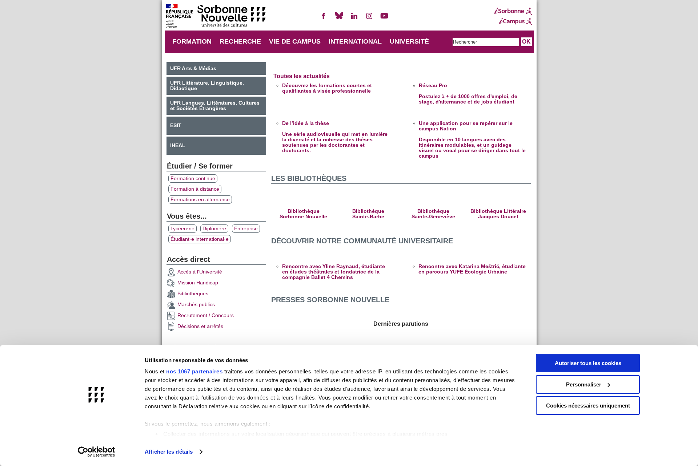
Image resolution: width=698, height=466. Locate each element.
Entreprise (246, 228)
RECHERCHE (240, 41)
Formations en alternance (200, 199)
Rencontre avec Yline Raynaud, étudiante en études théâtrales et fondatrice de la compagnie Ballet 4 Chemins (333, 272)
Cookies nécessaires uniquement (588, 405)
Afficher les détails (169, 452)
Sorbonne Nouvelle (303, 216)
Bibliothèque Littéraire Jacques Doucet (498, 213)
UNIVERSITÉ (409, 41)
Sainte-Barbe (368, 216)
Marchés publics (196, 304)
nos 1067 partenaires (194, 371)
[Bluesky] (339, 18)
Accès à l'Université (199, 272)
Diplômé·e (214, 228)
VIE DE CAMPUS (295, 41)
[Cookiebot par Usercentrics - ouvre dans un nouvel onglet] (96, 451)
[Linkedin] (354, 18)
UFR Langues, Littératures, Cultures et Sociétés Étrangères (215, 105)
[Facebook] (324, 18)
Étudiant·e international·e (200, 239)
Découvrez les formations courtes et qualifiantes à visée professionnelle (327, 88)
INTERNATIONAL (355, 41)
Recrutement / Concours (205, 315)
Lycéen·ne (182, 228)
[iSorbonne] (513, 11)
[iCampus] (513, 21)
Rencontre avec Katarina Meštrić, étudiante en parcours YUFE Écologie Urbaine (472, 269)
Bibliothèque (304, 211)
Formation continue (193, 178)
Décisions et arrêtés (200, 326)
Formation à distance (195, 189)
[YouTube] (384, 18)
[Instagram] (369, 18)
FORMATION (192, 41)
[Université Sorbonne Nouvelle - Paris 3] (215, 16)
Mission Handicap (197, 282)
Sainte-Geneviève (433, 216)
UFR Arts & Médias (193, 68)
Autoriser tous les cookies (588, 363)
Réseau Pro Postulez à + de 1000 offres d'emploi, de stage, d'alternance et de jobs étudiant (468, 94)
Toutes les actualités (301, 76)
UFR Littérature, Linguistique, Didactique (207, 85)
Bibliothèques (192, 293)
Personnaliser (583, 384)
